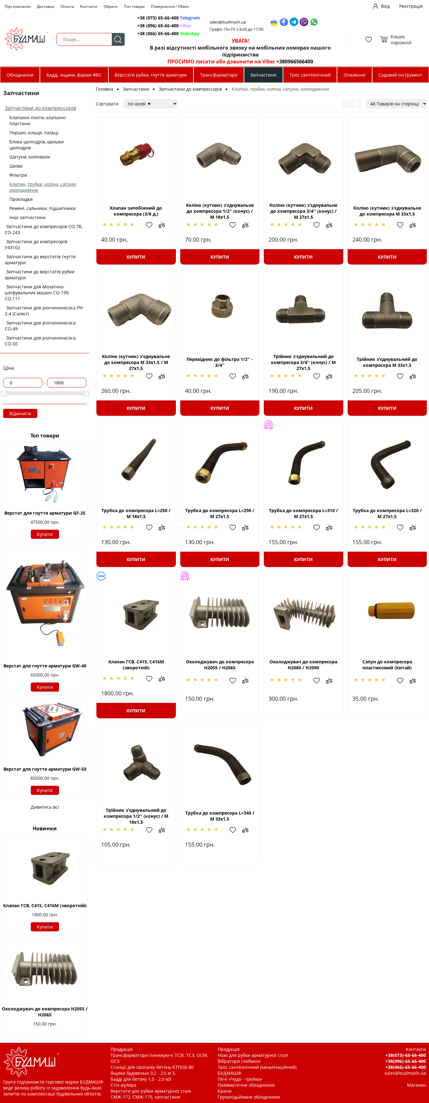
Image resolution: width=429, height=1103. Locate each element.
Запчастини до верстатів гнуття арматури (40, 259)
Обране (111, 6)
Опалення (355, 75)
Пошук (118, 39)
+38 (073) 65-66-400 (168, 18)
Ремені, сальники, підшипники (42, 208)
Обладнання (20, 75)
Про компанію (18, 6)
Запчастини (263, 75)
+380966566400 (294, 61)
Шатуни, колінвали (29, 157)
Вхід (385, 6)
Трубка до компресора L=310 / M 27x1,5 (303, 513)
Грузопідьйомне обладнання (249, 1097)
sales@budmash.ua (227, 22)
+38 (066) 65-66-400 (168, 33)
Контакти (88, 6)
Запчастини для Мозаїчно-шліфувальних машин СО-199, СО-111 (37, 293)
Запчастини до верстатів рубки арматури (39, 275)
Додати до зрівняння (165, 225)
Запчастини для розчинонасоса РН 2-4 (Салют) (44, 311)
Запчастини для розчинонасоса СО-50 (40, 341)
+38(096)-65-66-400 (405, 1061)
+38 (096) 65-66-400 (164, 26)
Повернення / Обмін (170, 6)
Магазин (416, 1085)
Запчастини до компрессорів (40, 107)
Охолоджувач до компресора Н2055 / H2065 (45, 1012)
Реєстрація (411, 6)
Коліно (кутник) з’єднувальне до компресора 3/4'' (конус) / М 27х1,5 (303, 211)
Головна (104, 89)
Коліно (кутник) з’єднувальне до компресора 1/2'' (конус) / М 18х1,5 (220, 211)
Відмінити (20, 413)
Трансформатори (218, 75)
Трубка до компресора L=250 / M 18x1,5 (136, 513)
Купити (45, 534)
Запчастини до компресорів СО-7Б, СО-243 (44, 229)
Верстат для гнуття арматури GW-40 (44, 666)
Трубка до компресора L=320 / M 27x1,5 (387, 513)
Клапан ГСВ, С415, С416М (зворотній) (45, 905)
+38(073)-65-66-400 (405, 1055)
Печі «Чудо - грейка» (240, 1079)
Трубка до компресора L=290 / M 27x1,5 (219, 513)
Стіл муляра (123, 1085)
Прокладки (21, 199)
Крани (224, 1091)
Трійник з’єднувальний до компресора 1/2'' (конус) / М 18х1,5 (136, 816)
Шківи (16, 166)
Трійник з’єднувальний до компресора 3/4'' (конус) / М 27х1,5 (303, 362)
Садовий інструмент (400, 75)
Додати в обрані (152, 225)
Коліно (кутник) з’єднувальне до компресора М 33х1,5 (387, 211)
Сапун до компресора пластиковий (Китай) (387, 665)
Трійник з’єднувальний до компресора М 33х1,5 (387, 362)
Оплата (67, 6)
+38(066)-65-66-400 (405, 1067)
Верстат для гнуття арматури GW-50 (44, 769)
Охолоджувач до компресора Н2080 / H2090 (303, 665)
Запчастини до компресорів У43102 (36, 244)
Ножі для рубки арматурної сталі (253, 1055)
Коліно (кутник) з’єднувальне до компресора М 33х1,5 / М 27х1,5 (136, 362)
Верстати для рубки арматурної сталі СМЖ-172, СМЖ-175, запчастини (151, 1094)
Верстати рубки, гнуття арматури (151, 75)
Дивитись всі (45, 807)
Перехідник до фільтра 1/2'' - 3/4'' (220, 362)
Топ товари (134, 6)
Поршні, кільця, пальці (33, 133)
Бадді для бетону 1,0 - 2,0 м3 (141, 1079)
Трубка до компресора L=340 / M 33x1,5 (219, 816)
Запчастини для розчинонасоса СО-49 (40, 326)
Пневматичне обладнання (246, 1085)
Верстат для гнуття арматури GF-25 (44, 513)
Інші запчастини (27, 217)
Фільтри (18, 175)
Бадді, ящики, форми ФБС (74, 75)
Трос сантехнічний (310, 75)
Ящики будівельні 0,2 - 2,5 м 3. (143, 1073)
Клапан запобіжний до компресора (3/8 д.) (136, 211)
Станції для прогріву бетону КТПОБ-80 (152, 1067)
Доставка (45, 6)
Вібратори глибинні (239, 1061)
